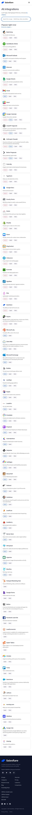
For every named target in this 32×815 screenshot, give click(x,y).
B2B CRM (3, 800)
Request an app (5, 782)
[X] (7, 804)
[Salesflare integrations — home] (7, 2)
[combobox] (16, 19)
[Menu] (29, 2)
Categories (4, 780)
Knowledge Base (5, 788)
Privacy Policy (4, 812)
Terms (10, 812)
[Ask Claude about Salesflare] (10, 772)
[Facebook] (10, 804)
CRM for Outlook (5, 794)
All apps (3, 777)
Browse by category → (6, 27)
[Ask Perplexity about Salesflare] (13, 772)
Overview (17, 777)
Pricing (16, 780)
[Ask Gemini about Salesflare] (6, 772)
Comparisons (18, 785)
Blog (2, 785)
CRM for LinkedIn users (7, 792)
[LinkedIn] (2, 804)
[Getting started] (4, 804)
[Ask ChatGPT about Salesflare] (2, 772)
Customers (17, 782)
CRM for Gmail (4, 797)
